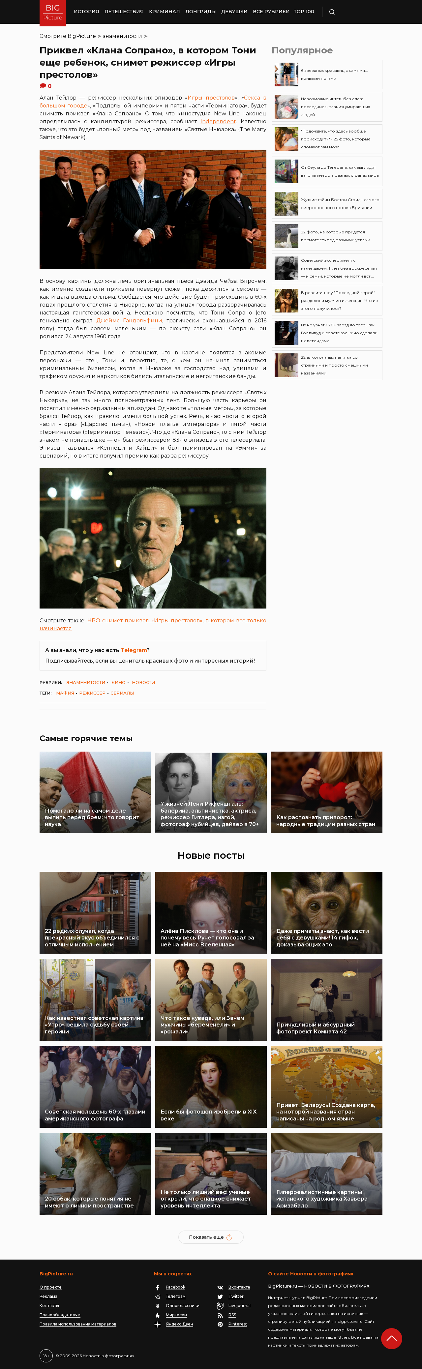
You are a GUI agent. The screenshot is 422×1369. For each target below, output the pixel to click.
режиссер (92, 693)
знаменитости (122, 36)
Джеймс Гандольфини (129, 320)
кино (118, 682)
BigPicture (82, 36)
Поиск (351, 12)
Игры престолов (211, 98)
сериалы (122, 693)
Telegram (134, 650)
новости (143, 682)
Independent (218, 121)
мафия (65, 693)
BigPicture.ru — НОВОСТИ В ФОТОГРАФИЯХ (319, 1286)
